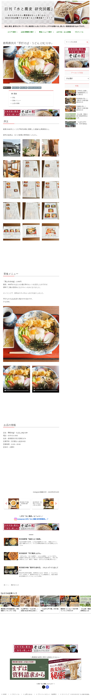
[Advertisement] (31, 256)
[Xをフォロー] (43, 687)
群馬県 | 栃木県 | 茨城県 (35, 87)
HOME (4, 694)
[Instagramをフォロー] (47, 687)
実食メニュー (16, 100)
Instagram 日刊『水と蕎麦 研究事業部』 (32, 519)
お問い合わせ (28, 694)
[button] (87, 42)
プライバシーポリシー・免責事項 (47, 694)
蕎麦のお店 (7, 87)
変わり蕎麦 (24, 87)
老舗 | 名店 (16, 87)
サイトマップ (65, 694)
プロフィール (15, 694)
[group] (10, 604)
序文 (13, 97)
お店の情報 (15, 103)
